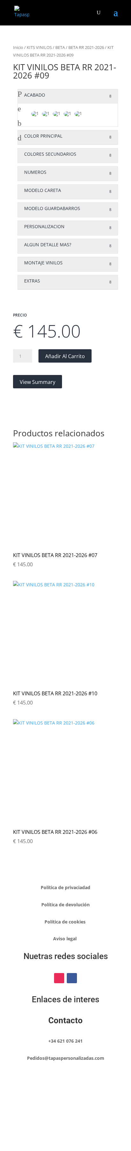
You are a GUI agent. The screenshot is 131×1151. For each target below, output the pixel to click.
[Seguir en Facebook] (72, 978)
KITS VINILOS (39, 47)
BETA (60, 47)
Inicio (18, 47)
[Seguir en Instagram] (59, 978)
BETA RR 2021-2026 (86, 47)
